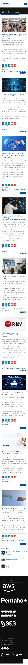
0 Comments (22, 71)
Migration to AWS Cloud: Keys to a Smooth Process (13, 393)
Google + (12, 65)
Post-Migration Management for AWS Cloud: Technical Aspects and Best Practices (13, 155)
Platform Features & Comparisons (10, 71)
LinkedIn (9, 65)
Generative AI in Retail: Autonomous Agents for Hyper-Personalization (14, 35)
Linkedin (7, 648)
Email (15, 65)
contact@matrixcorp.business (7, 644)
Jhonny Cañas (7, 69)
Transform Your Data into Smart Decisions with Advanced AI (13, 95)
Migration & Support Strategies (18, 189)
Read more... (23, 73)
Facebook (3, 65)
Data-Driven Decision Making (18, 127)
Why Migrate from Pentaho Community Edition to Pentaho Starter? (12, 335)
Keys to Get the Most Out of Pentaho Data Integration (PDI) (12, 452)
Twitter (6, 65)
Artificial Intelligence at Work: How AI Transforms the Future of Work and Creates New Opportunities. (13, 510)
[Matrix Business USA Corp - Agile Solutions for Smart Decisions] (5, 4)
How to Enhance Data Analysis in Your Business (13, 277)
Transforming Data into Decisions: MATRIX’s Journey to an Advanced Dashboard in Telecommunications (13, 218)
